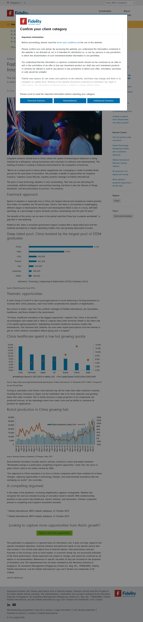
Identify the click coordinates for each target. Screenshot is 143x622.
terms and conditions (67, 42)
